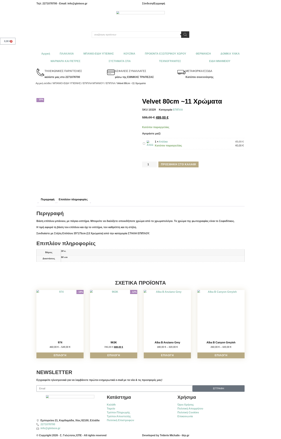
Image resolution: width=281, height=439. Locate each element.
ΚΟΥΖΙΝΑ (129, 53)
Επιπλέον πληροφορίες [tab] (73, 199)
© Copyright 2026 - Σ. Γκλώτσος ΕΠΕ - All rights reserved (71, 435)
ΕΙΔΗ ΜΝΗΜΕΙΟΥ (219, 61)
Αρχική (45, 53)
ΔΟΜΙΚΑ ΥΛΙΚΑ (230, 53)
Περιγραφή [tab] (47, 199)
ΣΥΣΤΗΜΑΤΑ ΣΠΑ (120, 61)
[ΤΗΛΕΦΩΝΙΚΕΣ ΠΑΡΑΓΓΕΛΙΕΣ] (40, 72)
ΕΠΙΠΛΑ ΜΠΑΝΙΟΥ (93, 83)
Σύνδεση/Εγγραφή (153, 3)
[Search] (185, 34)
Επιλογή (60, 355)
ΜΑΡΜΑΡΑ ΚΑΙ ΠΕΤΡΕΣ (65, 61)
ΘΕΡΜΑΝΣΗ (203, 53)
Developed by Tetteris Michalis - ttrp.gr (165, 435)
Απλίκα (163, 141)
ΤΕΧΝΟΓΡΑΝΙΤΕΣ (170, 61)
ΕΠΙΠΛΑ (110, 83)
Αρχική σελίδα (43, 83)
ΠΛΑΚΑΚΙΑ (67, 53)
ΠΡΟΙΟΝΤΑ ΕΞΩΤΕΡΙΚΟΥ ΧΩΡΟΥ (165, 53)
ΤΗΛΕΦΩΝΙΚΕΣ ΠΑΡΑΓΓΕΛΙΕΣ (63, 71)
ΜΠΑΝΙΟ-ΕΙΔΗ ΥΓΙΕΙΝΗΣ (98, 53)
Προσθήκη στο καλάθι (178, 164)
